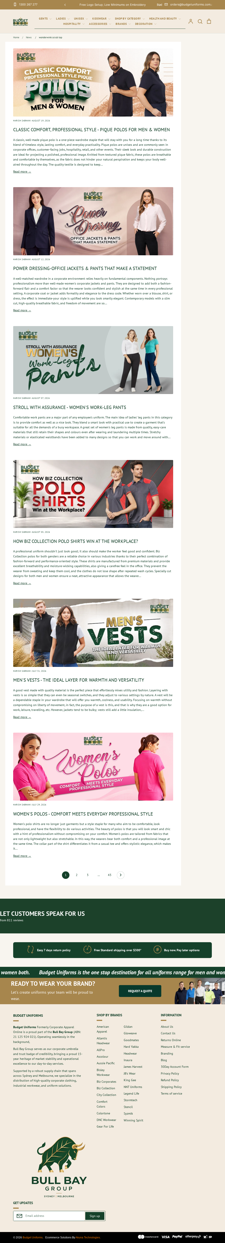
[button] (65, 5)
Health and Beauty (163, 18)
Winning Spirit (133, 1120)
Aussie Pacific (106, 1063)
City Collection (106, 1095)
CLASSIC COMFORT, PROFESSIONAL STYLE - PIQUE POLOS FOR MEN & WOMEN (91, 130)
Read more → (22, 171)
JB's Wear (130, 1073)
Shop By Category (128, 18)
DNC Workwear (106, 1120)
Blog (164, 1060)
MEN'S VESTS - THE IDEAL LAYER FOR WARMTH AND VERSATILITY (78, 680)
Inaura (128, 1060)
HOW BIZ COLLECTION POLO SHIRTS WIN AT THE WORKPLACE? (75, 541)
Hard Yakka (131, 1047)
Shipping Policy (171, 1087)
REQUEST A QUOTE (140, 991)
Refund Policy (170, 1080)
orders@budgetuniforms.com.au (192, 4)
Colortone (103, 1113)
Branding (167, 1053)
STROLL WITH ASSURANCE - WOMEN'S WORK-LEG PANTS (69, 407)
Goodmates (131, 1040)
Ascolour (102, 1057)
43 (109, 875)
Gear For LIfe (105, 1126)
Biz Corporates (106, 1082)
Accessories (98, 24)
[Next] (120, 876)
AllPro (101, 1050)
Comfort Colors (102, 1104)
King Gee (130, 1080)
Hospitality (72, 24)
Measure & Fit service (175, 1047)
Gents (44, 18)
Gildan (128, 1027)
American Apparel (103, 1029)
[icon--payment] (148, 1237)
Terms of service (171, 1093)
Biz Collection (106, 1088)
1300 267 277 (28, 4)
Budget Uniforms (33, 1237)
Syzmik (128, 1113)
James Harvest (133, 1067)
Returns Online (171, 1040)
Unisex (79, 18)
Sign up (95, 1216)
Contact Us (168, 1033)
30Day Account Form (175, 1067)
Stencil (128, 1107)
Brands (122, 24)
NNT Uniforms (133, 1087)
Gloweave (130, 1033)
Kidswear (99, 18)
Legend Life (131, 1093)
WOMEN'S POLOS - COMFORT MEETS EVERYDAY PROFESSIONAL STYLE (83, 814)
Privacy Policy (170, 1073)
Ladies (61, 18)
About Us (167, 1027)
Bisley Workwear (103, 1072)
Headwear (130, 1053)
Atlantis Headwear (103, 1040)
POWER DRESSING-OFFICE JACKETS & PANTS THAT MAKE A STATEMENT (85, 268)
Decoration (144, 24)
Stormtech (130, 1100)
